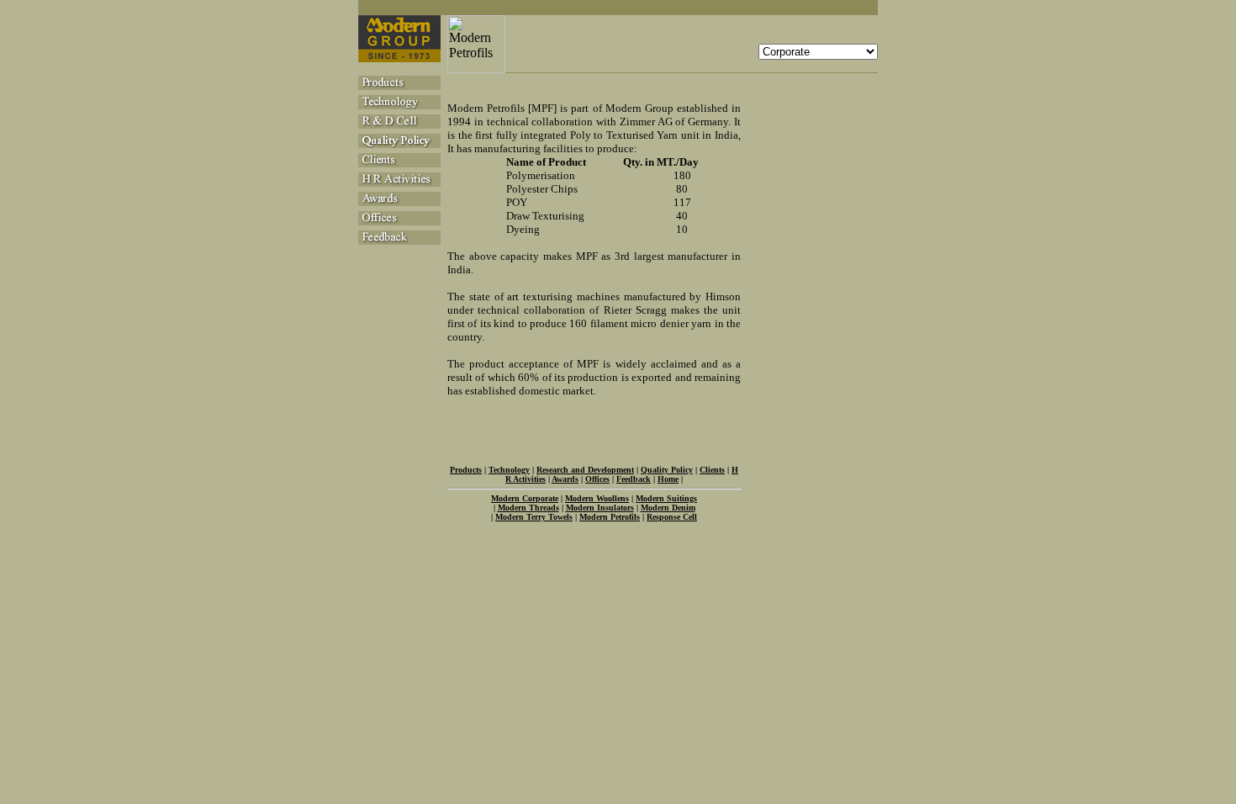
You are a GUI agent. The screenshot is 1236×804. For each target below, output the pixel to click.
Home (668, 479)
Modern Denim (668, 507)
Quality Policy (667, 469)
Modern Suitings (666, 498)
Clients (712, 469)
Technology (509, 469)
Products (466, 469)
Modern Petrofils (609, 516)
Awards (565, 479)
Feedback (633, 479)
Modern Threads (528, 507)
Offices (597, 479)
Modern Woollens (597, 498)
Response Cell (672, 516)
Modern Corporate (524, 498)
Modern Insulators (600, 507)
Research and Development (585, 469)
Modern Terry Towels (534, 516)
